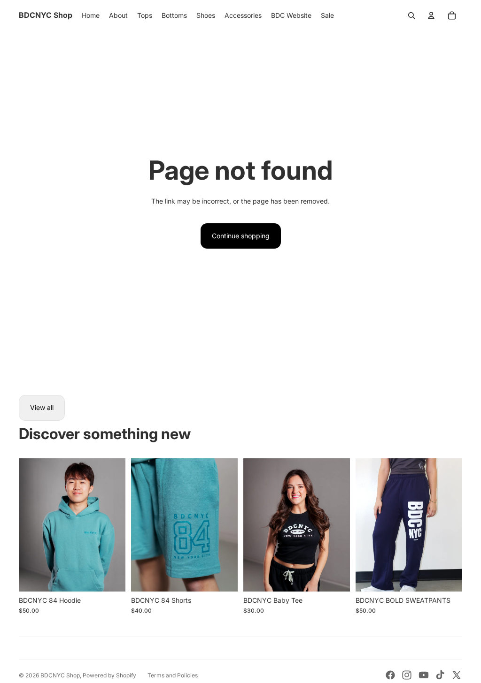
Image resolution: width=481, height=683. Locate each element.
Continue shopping (241, 236)
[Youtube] (423, 675)
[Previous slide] (26, 525)
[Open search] (411, 15)
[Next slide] (118, 525)
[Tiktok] (440, 675)
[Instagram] (406, 675)
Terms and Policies (172, 675)
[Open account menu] (431, 15)
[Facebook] (390, 675)
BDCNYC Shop (60, 675)
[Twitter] (456, 675)
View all (42, 407)
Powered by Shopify (109, 675)
